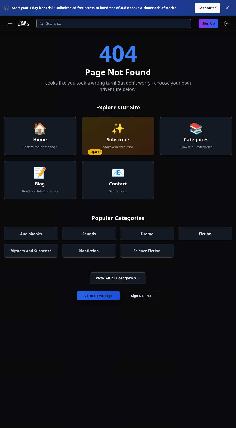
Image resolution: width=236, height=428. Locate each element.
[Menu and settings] (225, 23)
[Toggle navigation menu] (10, 23)
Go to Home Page (98, 295)
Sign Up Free (141, 295)
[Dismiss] (227, 8)
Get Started (207, 8)
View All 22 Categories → (118, 278)
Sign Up (208, 23)
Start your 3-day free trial (32, 8)
